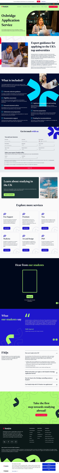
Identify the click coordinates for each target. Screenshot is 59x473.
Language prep (34, 6)
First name (7, 139)
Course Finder (39, 430)
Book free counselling (52, 6)
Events (42, 6)
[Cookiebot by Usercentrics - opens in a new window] (6, 471)
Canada (31, 434)
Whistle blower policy (48, 436)
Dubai (30, 436)
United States (32, 442)
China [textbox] (6, 157)
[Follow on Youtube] (12, 441)
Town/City (24, 156)
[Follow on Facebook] (8, 441)
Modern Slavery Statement (49, 438)
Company (45, 6)
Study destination (42, 147)
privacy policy (51, 160)
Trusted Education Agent (49, 442)
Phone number (41, 139)
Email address (7, 143)
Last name (24, 139)
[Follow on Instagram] (15, 441)
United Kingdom (32, 430)
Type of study (7, 147)
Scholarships (39, 436)
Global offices (47, 430)
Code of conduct (48, 434)
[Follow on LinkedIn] (4, 441)
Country (6, 156)
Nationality (24, 143)
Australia (31, 432)
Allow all (49, 464)
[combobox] (40, 141)
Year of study (41, 143)
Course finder (25, 6)
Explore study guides (9, 194)
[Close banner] (57, 463)
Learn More (7, 228)
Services (28, 6)
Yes (38, 1)
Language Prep (39, 434)
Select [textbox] (23, 145)
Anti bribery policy (48, 432)
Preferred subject (25, 147)
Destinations (19, 6)
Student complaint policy (49, 440)
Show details (14, 471)
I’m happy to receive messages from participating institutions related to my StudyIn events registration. (22, 164)
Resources (38, 6)
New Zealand (32, 440)
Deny (49, 469)
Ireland (31, 438)
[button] (57, 303)
